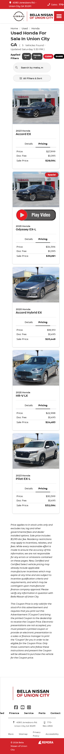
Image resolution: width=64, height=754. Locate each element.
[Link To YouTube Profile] (23, 707)
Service (29, 713)
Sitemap (23, 734)
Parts (42, 713)
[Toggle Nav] (59, 16)
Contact (55, 713)
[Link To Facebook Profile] (16, 707)
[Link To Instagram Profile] (29, 707)
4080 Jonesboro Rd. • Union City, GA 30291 (22, 4)
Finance (14, 713)
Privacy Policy (36, 734)
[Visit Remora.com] (45, 743)
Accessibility (52, 734)
